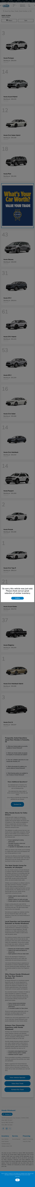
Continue (17, 598)
